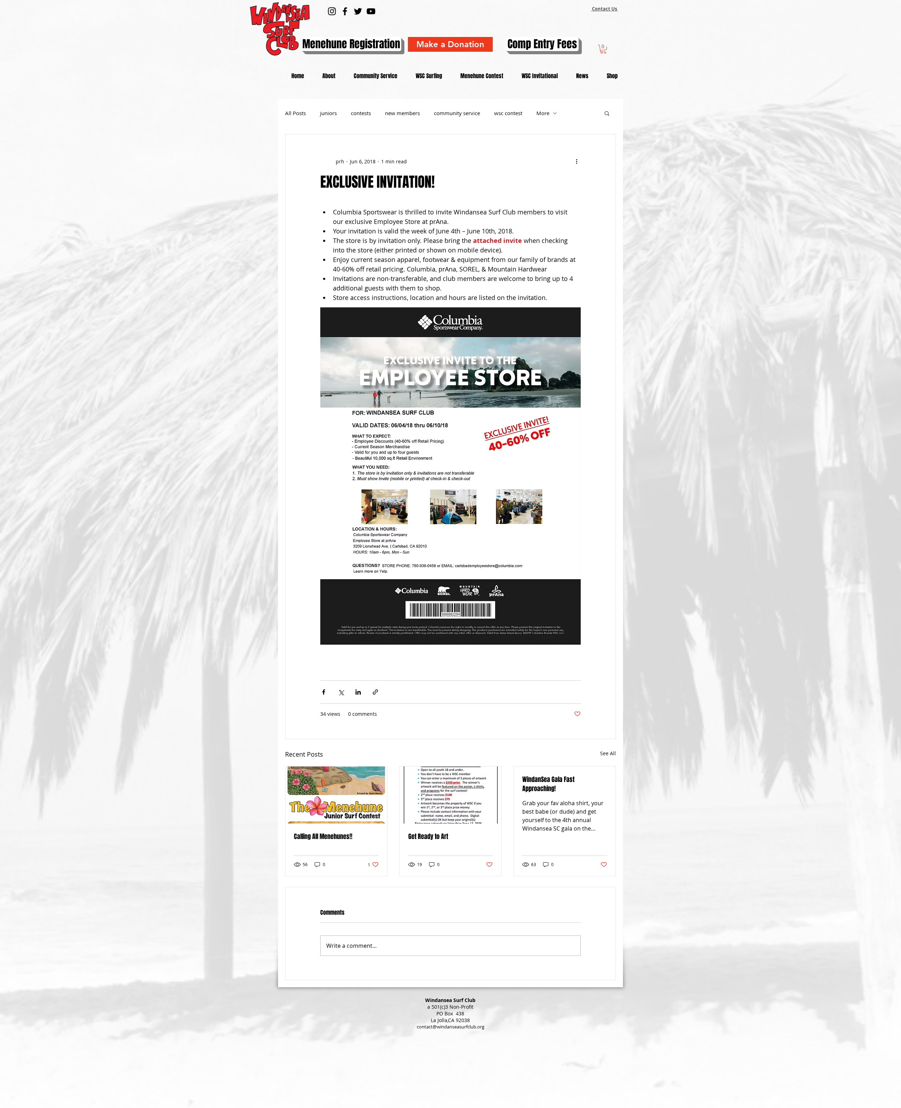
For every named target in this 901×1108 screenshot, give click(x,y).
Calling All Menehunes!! (323, 836)
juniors (328, 113)
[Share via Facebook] (323, 692)
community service (457, 113)
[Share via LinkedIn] (358, 692)
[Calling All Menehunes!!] (336, 795)
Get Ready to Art (428, 836)
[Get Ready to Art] (451, 795)
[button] (603, 49)
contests (361, 113)
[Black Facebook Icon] (345, 11)
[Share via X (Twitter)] (341, 692)
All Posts (295, 113)
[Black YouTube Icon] (371, 11)
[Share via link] (375, 692)
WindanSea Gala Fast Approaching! (548, 784)
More (542, 113)
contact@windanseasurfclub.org (450, 1027)
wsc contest (508, 113)
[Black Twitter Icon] (358, 11)
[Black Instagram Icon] (332, 11)
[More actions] (576, 161)
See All (608, 753)
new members (402, 113)
